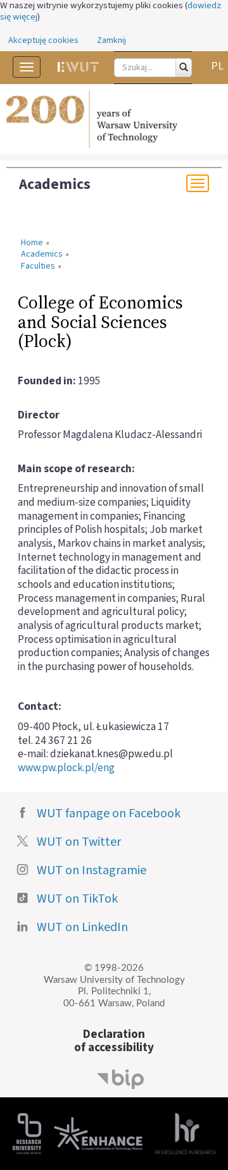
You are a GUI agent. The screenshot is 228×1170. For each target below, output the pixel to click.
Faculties (38, 266)
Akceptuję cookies (43, 40)
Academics (55, 184)
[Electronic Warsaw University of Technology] (78, 67)
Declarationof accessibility (114, 1040)
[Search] (183, 67)
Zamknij (111, 40)
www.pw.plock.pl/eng (66, 768)
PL (217, 66)
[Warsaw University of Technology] (114, 119)
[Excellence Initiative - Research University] (27, 1133)
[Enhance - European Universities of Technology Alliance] (98, 1133)
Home (32, 243)
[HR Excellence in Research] (185, 1133)
